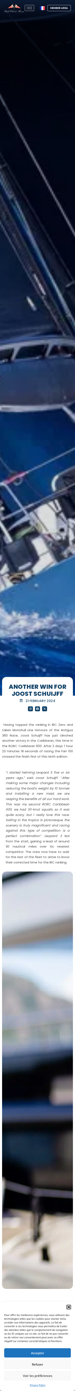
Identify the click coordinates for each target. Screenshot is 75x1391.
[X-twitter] (44, 708)
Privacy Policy (37, 1385)
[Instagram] (30, 708)
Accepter (37, 1353)
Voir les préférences (37, 1376)
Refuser (37, 1364)
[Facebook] (37, 708)
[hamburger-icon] (29, 8)
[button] (69, 1307)
